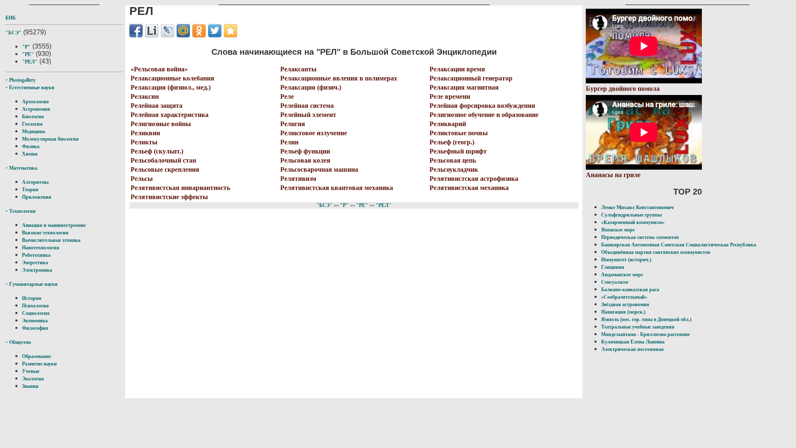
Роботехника (36, 255)
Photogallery (22, 80)
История (31, 298)
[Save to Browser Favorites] (230, 30)
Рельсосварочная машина (319, 169)
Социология (36, 313)
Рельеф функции (305, 151)
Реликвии (145, 132)
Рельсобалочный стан (163, 160)
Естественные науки (31, 87)
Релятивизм (298, 178)
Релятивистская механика (469, 187)
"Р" (26, 47)
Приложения (36, 197)
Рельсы (142, 178)
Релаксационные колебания (172, 78)
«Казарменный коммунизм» (633, 222)
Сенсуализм (614, 282)
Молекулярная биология (50, 139)
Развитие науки (39, 364)
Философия (35, 328)
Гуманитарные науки (33, 284)
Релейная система (307, 105)
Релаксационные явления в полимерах (338, 78)
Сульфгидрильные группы (631, 215)
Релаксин (145, 96)
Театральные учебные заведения (638, 327)
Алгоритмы (35, 182)
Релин (289, 142)
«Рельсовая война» (159, 69)
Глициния (612, 267)
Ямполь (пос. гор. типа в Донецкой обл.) (646, 319)
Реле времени (450, 96)
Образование (36, 356)
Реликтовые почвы (459, 132)
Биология (33, 116)
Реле (287, 96)
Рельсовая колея (305, 160)
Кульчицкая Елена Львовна (633, 342)
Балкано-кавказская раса (630, 289)
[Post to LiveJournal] (167, 30)
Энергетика (35, 262)
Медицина (33, 131)
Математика (23, 168)
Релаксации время (457, 69)
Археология (35, 102)
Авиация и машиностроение (54, 225)
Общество (20, 342)
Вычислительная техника (51, 240)
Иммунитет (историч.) (626, 260)
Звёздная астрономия (625, 304)
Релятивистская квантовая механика (336, 187)
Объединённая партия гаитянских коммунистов (655, 252)
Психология (35, 306)
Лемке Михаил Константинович (637, 207)
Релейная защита (156, 105)
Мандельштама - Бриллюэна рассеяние (645, 334)
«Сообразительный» (624, 297)
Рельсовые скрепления (165, 169)
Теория (30, 189)
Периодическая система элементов (640, 237)
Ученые (30, 371)
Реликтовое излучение (313, 132)
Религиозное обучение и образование (484, 114)
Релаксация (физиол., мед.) (171, 87)
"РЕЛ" (30, 62)
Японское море (618, 230)
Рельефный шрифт (458, 151)
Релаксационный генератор (471, 78)
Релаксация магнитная (464, 87)
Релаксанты (298, 69)
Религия (292, 123)
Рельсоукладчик (454, 169)
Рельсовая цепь (453, 160)
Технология (22, 211)
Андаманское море (622, 275)
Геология (32, 124)
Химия (30, 154)
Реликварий (448, 123)
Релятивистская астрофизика (474, 178)
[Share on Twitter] (214, 30)
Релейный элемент (308, 114)
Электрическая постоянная (632, 349)
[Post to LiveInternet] (151, 30)
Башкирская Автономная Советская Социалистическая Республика (678, 245)
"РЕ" (28, 54)
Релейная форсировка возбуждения (482, 105)
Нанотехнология (40, 248)
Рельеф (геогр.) (452, 142)
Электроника (37, 270)
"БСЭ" (13, 33)
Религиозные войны (161, 123)
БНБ (10, 18)
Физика (30, 146)
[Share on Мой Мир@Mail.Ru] (183, 30)
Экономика (35, 321)
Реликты (144, 142)
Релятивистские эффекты (169, 196)
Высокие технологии (45, 233)
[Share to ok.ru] (199, 30)
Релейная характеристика (170, 114)
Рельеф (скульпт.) (157, 151)
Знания (30, 386)
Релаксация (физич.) (310, 87)
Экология (33, 379)
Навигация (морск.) (623, 312)
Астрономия (36, 109)
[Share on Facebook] (136, 30)
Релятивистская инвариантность (180, 187)
